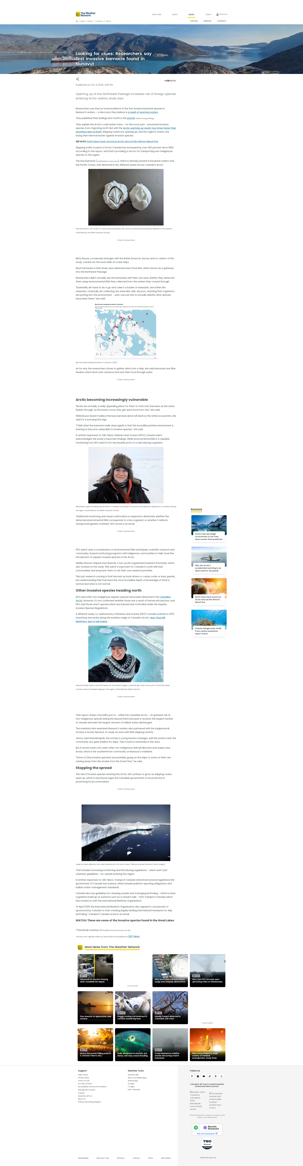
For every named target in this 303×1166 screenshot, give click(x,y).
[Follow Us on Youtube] (204, 1077)
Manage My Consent (86, 1090)
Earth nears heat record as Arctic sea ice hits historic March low (122, 141)
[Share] (77, 79)
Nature (90, 21)
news (82, 21)
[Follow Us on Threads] (216, 1077)
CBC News (134, 936)
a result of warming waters (143, 112)
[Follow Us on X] (222, 1077)
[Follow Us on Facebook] (192, 1077)
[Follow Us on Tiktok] (210, 1077)
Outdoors (99, 21)
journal (131, 118)
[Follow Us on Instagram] (198, 1077)
